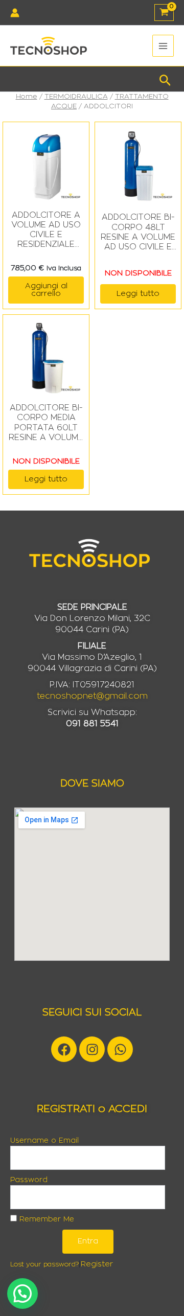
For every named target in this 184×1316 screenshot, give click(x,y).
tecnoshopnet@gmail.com (92, 696)
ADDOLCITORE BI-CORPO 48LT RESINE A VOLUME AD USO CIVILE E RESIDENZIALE (138, 232)
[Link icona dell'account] (14, 12)
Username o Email (44, 1140)
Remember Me (45, 1219)
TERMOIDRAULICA (76, 96)
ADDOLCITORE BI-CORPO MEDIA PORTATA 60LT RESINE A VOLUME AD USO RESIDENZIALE (46, 423)
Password (29, 1180)
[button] (165, 79)
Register (97, 1264)
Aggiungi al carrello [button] (46, 289)
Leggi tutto (138, 293)
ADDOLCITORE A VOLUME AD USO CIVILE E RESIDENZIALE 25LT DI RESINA (46, 230)
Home (26, 96)
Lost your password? (44, 1264)
